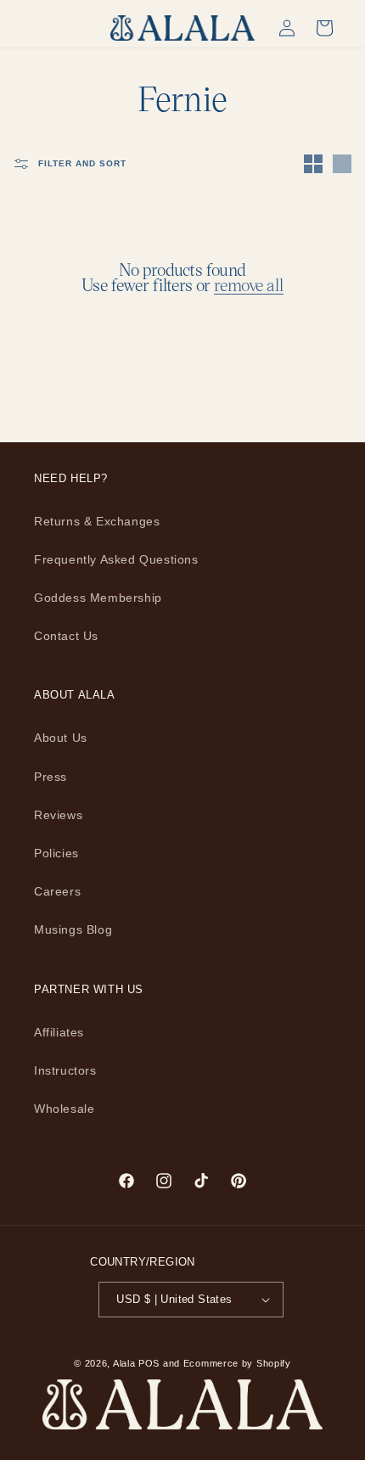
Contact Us (66, 636)
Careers (57, 891)
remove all (249, 284)
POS (149, 1363)
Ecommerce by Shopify (237, 1363)
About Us (60, 737)
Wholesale (64, 1108)
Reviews (58, 815)
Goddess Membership (98, 597)
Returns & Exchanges (97, 521)
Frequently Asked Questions (116, 559)
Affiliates (59, 1032)
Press (50, 776)
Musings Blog (73, 929)
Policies (56, 853)
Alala (124, 1363)
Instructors (65, 1070)
